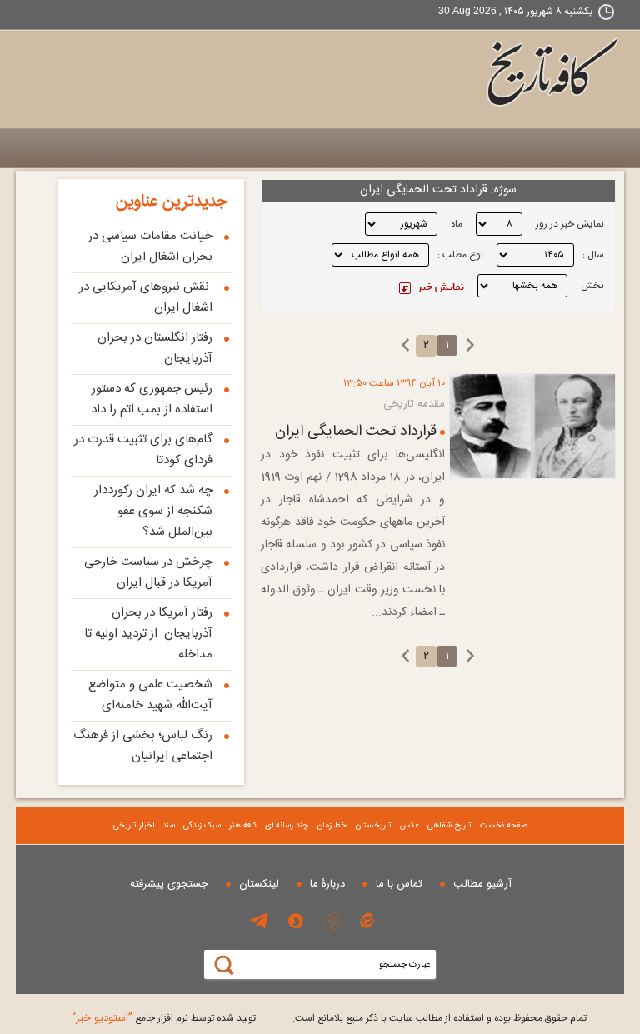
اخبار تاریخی (133, 825)
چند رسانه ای (286, 825)
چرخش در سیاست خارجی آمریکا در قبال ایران (148, 572)
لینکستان (259, 884)
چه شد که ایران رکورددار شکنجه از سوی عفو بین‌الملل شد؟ (153, 511)
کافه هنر (243, 825)
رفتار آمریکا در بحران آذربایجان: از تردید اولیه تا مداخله (148, 633)
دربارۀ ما (327, 884)
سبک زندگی (202, 825)
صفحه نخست (504, 825)
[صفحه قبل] (470, 345)
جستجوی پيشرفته (169, 884)
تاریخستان (373, 825)
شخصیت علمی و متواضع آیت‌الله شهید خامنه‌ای (150, 695)
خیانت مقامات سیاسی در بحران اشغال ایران (150, 246)
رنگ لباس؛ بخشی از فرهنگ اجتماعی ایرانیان (142, 746)
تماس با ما (399, 884)
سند (168, 825)
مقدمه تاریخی (414, 404)
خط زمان (332, 825)
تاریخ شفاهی (450, 825)
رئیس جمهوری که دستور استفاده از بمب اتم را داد (151, 399)
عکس (409, 825)
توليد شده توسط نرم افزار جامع (164, 1018)
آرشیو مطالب (482, 884)
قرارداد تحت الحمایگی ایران (356, 431)
